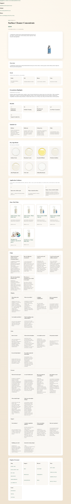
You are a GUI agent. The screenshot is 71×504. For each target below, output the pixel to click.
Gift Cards (52, 467)
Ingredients (5, 10)
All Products (14, 482)
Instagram (13, 490)
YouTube (13, 497)
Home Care (5, 0)
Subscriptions (7, 5)
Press (8, 10)
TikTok (12, 493)
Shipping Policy (7, 15)
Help (1, 5)
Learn (10, 10)
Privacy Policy (12, 15)
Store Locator (2, 15)
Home (9, 20)
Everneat (1, 0)
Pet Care (13, 472)
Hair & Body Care (14, 469)
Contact (10, 5)
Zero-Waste (13, 476)
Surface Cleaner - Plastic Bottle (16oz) (29, 216)
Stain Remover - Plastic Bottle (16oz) (28, 240)
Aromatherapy (12, 0)
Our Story (1, 10)
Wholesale (3, 5)
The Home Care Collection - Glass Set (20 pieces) (16, 241)
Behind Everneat (17, 0)
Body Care (8, 0)
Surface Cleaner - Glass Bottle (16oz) (15, 216)
